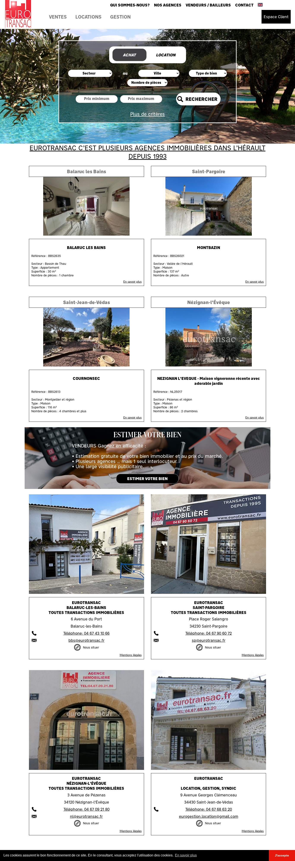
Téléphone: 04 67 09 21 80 (86, 809)
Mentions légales (131, 655)
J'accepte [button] (282, 855)
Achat (129, 54)
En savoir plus (132, 281)
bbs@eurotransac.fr (86, 640)
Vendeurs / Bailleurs (208, 5)
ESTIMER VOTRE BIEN (147, 478)
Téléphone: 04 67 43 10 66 (86, 633)
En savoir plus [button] (186, 855)
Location (165, 54)
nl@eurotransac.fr (86, 816)
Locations (88, 17)
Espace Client (276, 16)
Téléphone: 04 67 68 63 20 (208, 809)
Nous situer (91, 647)
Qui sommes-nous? (130, 5)
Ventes (58, 17)
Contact (244, 5)
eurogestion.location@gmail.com (208, 816)
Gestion (120, 17)
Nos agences (167, 5)
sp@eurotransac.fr (208, 640)
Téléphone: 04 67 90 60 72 (208, 633)
